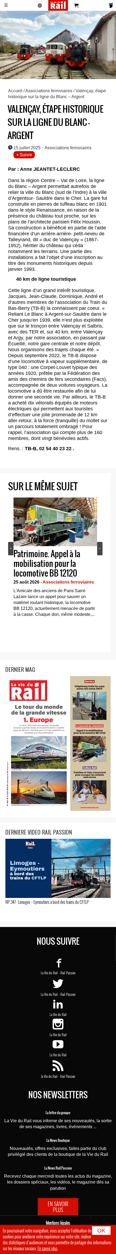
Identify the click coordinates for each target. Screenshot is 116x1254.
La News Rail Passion (58, 1168)
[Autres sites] (40, 5)
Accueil (15, 90)
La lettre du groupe (58, 1112)
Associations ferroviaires (48, 90)
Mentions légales (58, 1223)
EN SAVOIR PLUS (58, 1207)
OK (101, 1231)
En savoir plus (47, 1248)
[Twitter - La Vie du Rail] (58, 986)
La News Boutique (58, 1140)
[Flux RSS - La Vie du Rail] (58, 1068)
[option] (55, 558)
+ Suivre (24, 154)
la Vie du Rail (49, 1076)
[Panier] (76, 5)
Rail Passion (67, 972)
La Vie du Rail (49, 972)
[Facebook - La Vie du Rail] (58, 965)
